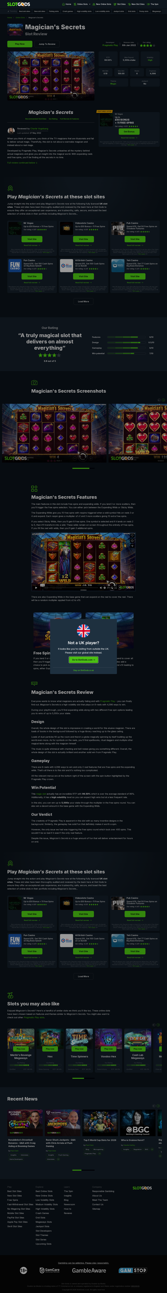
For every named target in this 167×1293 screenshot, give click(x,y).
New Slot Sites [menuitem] (138, 4)
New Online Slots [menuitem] (103, 4)
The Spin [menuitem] (154, 4)
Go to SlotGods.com (82, 659)
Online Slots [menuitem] (82, 4)
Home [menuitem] (68, 4)
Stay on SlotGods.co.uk (83, 670)
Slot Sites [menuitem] (121, 4)
